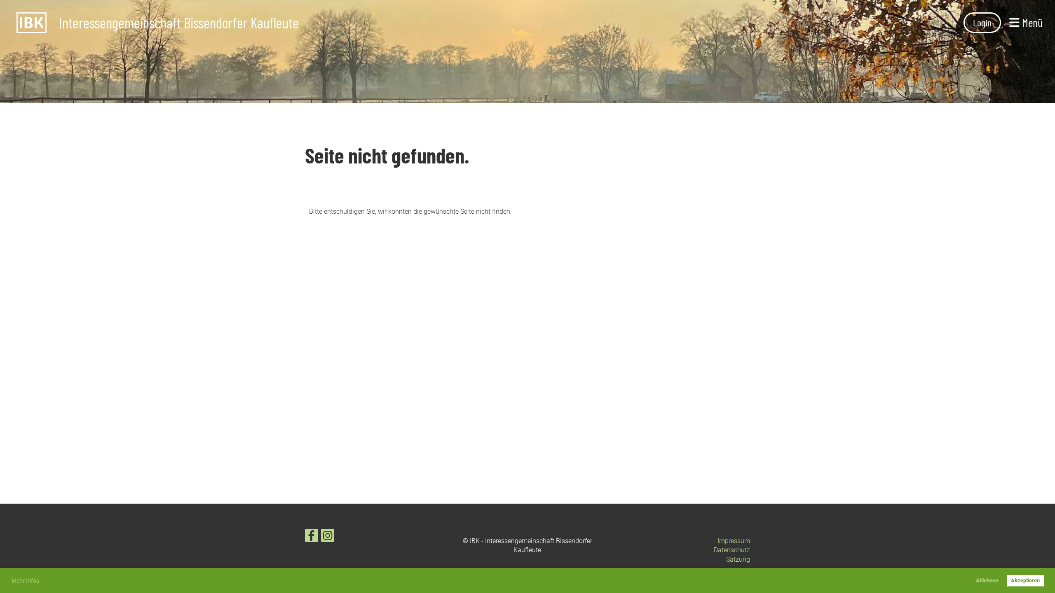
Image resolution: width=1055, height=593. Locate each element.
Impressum (733, 541)
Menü (1031, 22)
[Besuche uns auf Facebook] (311, 537)
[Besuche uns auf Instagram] (327, 537)
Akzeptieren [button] (1025, 580)
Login (982, 22)
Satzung (738, 559)
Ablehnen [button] (987, 580)
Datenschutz (732, 550)
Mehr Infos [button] (25, 580)
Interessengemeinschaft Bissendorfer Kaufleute (179, 22)
